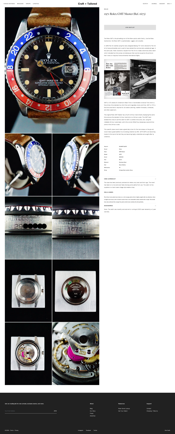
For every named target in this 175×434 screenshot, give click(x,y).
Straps (28, 3)
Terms (12, 430)
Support (149, 404)
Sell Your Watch (123, 411)
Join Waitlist (130, 27)
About (92, 404)
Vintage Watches (9, 3)
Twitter (95, 430)
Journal (154, 3)
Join (55, 411)
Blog (91, 408)
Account (162, 3)
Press (91, 413)
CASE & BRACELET (110, 179)
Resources (121, 404)
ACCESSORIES (108, 206)
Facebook (88, 430)
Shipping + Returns (152, 411)
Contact (149, 408)
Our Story (93, 411)
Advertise (92, 416)
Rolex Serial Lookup (124, 408)
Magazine (20, 3)
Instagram (81, 430)
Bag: (169, 3)
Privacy (16, 430)
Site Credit (167, 430)
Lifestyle (36, 3)
